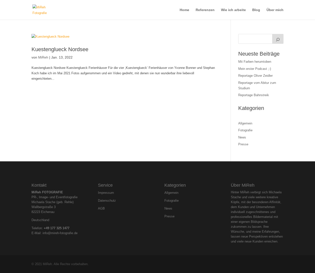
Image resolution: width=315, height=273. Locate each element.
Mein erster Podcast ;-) (254, 69)
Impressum (106, 193)
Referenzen (205, 10)
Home (184, 10)
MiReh (43, 57)
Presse (243, 144)
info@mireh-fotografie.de (60, 233)
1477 (66, 228)
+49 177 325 (53, 228)
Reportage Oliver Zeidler (255, 75)
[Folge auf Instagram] (153, 171)
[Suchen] (278, 39)
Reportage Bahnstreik (253, 95)
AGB (101, 208)
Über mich (275, 10)
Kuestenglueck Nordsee (60, 49)
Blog (256, 10)
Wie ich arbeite (233, 10)
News (242, 137)
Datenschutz (107, 200)
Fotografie (245, 130)
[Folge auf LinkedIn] (161, 171)
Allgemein (245, 123)
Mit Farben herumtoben (254, 61)
